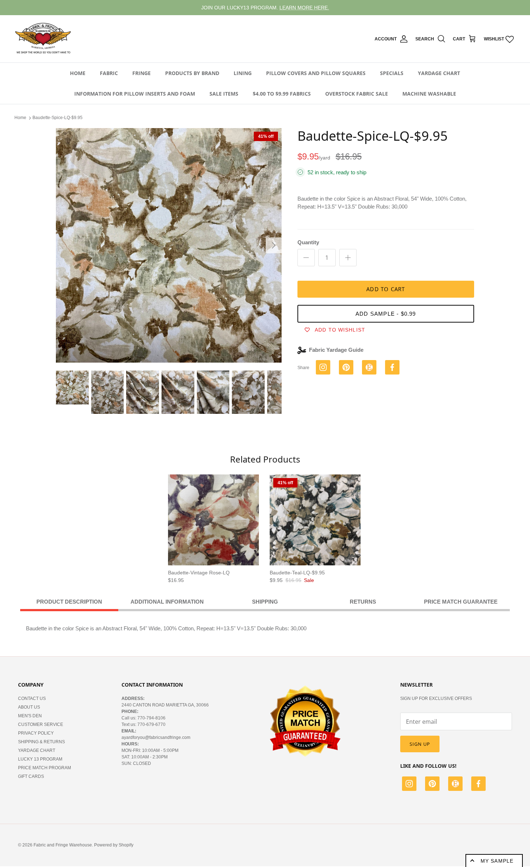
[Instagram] (409, 784)
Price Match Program (44, 767)
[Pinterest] (432, 784)
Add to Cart (385, 289)
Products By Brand (192, 73)
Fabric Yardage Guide (336, 350)
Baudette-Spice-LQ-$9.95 (57, 117)
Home (77, 73)
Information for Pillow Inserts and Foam (134, 93)
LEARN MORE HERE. (304, 7)
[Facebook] (478, 784)
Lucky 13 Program (40, 759)
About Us (29, 707)
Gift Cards (31, 776)
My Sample (497, 861)
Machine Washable (429, 93)
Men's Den (30, 715)
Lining (243, 73)
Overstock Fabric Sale (356, 93)
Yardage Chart (439, 73)
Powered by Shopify (113, 845)
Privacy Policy (36, 733)
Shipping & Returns (41, 741)
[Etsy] (455, 784)
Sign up (420, 744)
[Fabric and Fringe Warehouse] (43, 39)
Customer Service (40, 724)
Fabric (109, 73)
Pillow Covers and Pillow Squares (316, 73)
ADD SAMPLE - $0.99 (385, 314)
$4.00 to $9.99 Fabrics (282, 93)
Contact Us (32, 698)
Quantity (308, 242)
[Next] (274, 245)
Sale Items (223, 93)
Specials (391, 73)
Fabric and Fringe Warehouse (63, 845)
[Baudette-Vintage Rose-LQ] (213, 519)
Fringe (141, 73)
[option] (169, 245)
